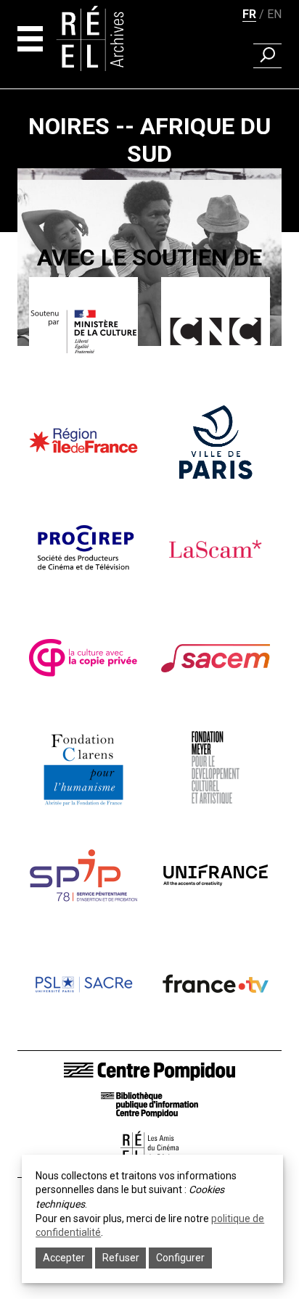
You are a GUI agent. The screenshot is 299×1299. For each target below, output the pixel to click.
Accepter (64, 1257)
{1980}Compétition (149, 363)
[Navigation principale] (30, 38)
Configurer (180, 1257)
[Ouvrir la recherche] (267, 56)
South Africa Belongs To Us (149, 395)
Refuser (120, 1257)
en (274, 14)
